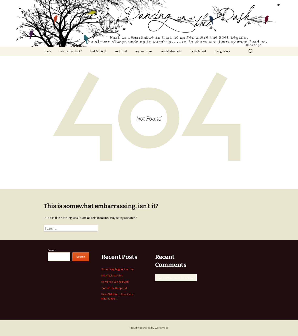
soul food (121, 51)
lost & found (98, 51)
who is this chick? (71, 51)
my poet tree (143, 51)
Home (47, 51)
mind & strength (171, 51)
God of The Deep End (114, 288)
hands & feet (198, 51)
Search (52, 250)
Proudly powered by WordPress (149, 328)
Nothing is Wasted (112, 275)
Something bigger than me (117, 269)
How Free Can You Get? (115, 282)
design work (222, 51)
